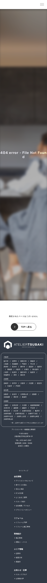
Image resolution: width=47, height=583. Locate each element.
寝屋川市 (23, 361)
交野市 (14, 361)
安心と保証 (20, 489)
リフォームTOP (21, 522)
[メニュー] (42, 4)
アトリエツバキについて (24, 481)
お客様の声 (20, 579)
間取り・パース (21, 542)
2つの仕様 (19, 493)
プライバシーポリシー (24, 510)
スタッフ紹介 (20, 501)
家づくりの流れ (21, 485)
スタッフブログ (21, 574)
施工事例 (19, 538)
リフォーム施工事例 (23, 527)
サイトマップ (23, 471)
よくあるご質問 (21, 497)
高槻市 (32, 361)
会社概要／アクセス (23, 506)
